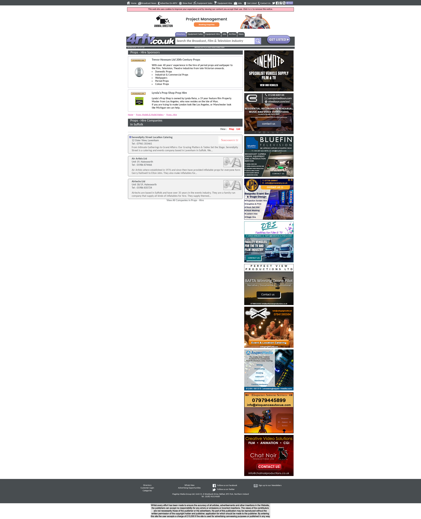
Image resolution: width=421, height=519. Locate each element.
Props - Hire (171, 115)
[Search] (258, 41)
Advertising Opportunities (189, 488)
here (250, 9)
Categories (147, 491)
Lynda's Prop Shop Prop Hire (169, 93)
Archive (232, 34)
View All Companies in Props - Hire (185, 200)
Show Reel (187, 3)
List (238, 129)
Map (231, 129)
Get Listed (252, 3)
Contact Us (265, 3)
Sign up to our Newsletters (270, 485)
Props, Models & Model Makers (149, 115)
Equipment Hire (225, 3)
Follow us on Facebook (227, 485)
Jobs (240, 3)
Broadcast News (148, 3)
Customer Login (147, 488)
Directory (180, 34)
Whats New (189, 485)
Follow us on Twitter (226, 489)
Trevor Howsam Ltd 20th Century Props (176, 59)
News (241, 34)
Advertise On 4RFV (168, 3)
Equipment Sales (204, 3)
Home (133, 3)
